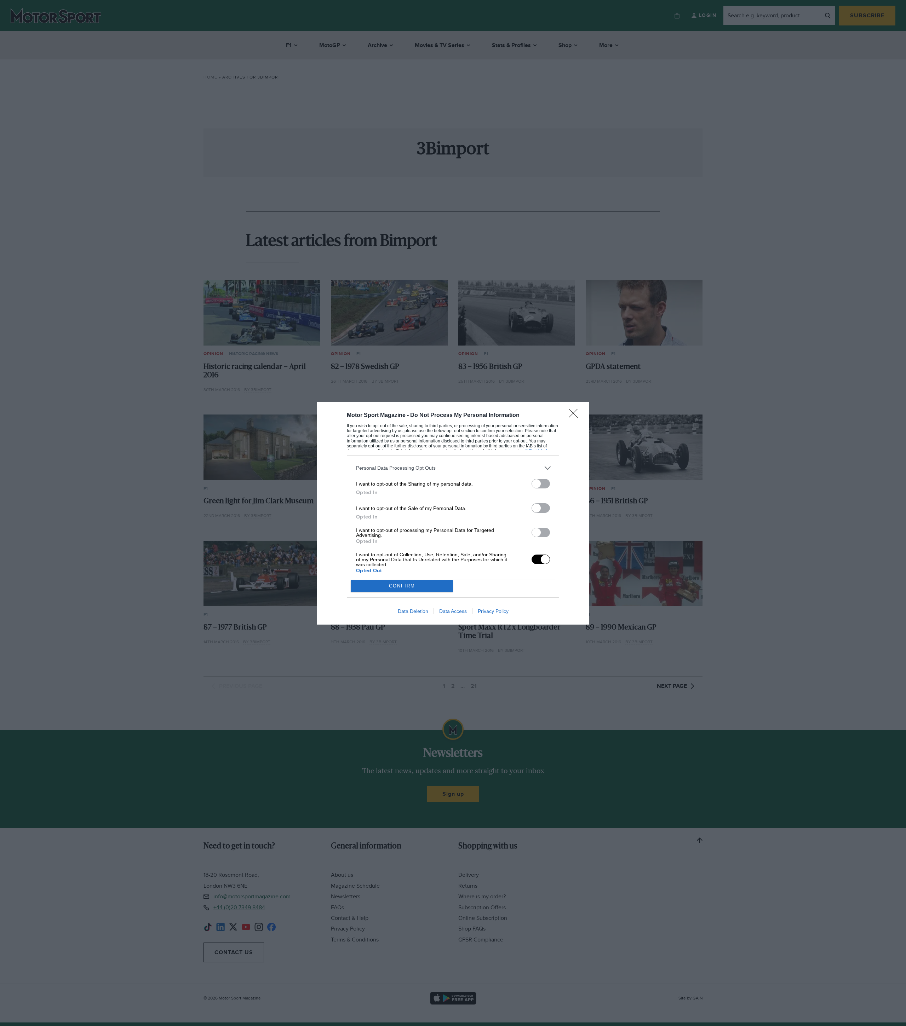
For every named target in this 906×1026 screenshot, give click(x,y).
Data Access (453, 611)
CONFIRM (402, 586)
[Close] (575, 415)
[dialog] (453, 513)
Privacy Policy (493, 611)
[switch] (541, 483)
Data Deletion (413, 611)
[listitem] (453, 468)
